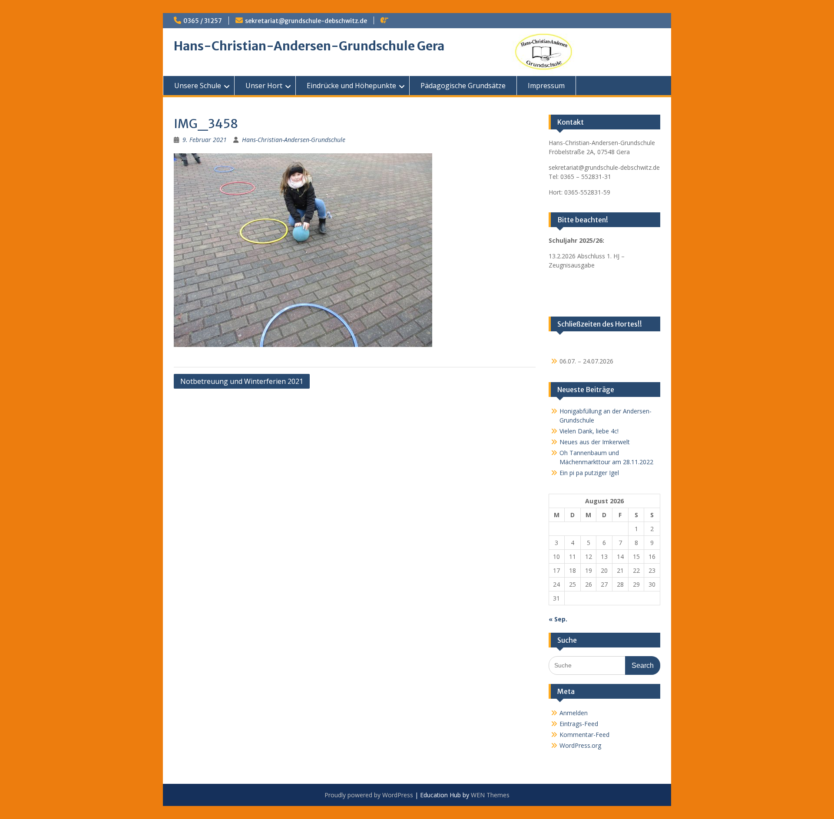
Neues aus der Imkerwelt (594, 442)
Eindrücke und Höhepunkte (351, 85)
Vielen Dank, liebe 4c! (589, 431)
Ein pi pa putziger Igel (589, 473)
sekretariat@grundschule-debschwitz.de (306, 21)
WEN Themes (490, 795)
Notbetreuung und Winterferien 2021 (241, 381)
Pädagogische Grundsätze (463, 85)
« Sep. (558, 619)
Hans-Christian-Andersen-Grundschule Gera (309, 46)
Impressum (546, 85)
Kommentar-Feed (584, 734)
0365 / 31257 (202, 21)
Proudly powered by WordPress (368, 795)
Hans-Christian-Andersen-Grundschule (293, 139)
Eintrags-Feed (578, 724)
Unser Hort (263, 85)
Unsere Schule (197, 85)
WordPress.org (580, 745)
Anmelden (573, 713)
